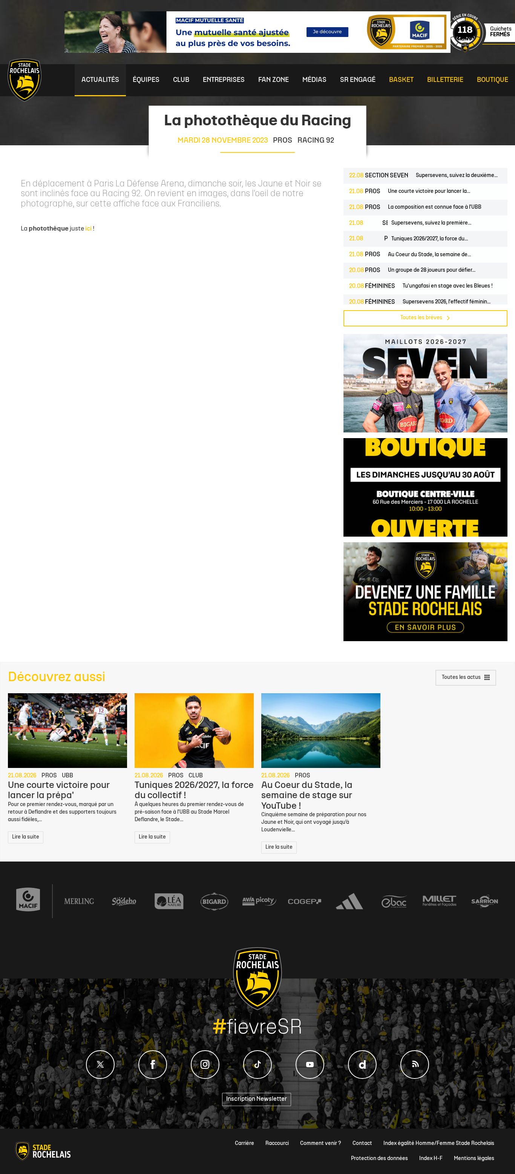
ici (88, 229)
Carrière (244, 1143)
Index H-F (431, 1158)
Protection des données (379, 1158)
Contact (362, 1143)
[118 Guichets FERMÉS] (481, 51)
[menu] (100, 80)
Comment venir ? (320, 1143)
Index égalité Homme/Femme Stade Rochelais (438, 1143)
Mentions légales (474, 1158)
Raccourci (277, 1143)
